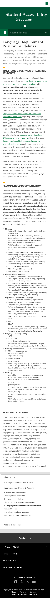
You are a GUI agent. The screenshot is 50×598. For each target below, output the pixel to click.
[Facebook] (15, 581)
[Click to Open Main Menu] (4, 32)
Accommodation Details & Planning (19, 488)
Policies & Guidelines (13, 525)
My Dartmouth (12, 546)
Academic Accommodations (15, 492)
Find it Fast (10, 553)
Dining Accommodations (14, 499)
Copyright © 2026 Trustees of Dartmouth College (23, 590)
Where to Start (10, 477)
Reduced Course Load (12, 509)
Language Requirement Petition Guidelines (23, 505)
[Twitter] (27, 581)
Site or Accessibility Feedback (24, 594)
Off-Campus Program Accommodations (19, 502)
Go (46, 32)
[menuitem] (25, 26)
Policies (23, 592)
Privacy (14, 592)
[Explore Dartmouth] (48, 3)
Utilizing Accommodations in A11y (18, 482)
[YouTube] (34, 581)
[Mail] (25, 26)
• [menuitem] (45, 590)
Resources (9, 560)
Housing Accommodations (14, 495)
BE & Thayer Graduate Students (16, 512)
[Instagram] (21, 581)
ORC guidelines (29, 84)
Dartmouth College (15, 3)
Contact (33, 592)
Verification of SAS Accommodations (18, 515)
